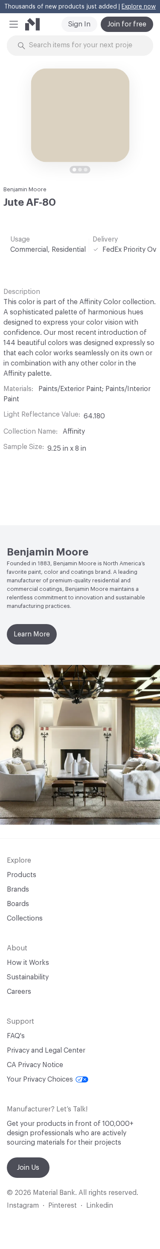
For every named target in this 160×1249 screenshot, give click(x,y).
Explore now (139, 7)
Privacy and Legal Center (46, 1050)
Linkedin (99, 1205)
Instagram (23, 1205)
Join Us (28, 1167)
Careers (19, 991)
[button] (13, 24)
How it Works (28, 962)
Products (21, 875)
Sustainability (28, 977)
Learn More (32, 634)
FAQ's (16, 1036)
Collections (25, 918)
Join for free (127, 24)
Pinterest (62, 1205)
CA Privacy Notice (35, 1065)
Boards (18, 904)
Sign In (79, 24)
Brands (18, 889)
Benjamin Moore (25, 189)
